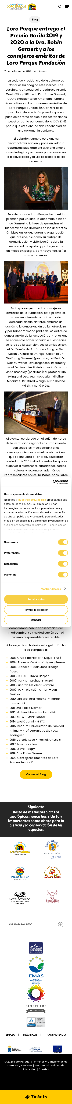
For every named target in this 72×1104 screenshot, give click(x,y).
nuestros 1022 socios (32, 499)
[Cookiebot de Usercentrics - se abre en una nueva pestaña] (52, 481)
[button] (67, 6)
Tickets (38, 1096)
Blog (35, 19)
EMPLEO (10, 1034)
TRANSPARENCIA (55, 1034)
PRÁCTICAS (30, 1034)
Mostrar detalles (51, 588)
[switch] (63, 553)
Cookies (44, 1069)
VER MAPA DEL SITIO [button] (20, 924)
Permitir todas (36, 599)
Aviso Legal (42, 1065)
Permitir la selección (36, 609)
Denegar (36, 619)
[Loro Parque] (36, 1000)
